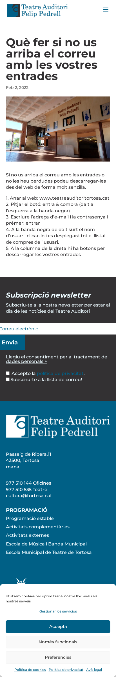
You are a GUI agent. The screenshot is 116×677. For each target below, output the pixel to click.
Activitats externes (27, 535)
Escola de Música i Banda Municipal (46, 544)
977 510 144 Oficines (28, 483)
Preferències (58, 657)
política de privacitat (60, 373)
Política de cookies (30, 669)
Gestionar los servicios (58, 611)
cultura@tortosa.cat (29, 495)
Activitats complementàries (38, 526)
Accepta (58, 626)
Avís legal (94, 669)
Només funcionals (58, 641)
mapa (12, 466)
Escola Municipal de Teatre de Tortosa (49, 552)
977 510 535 (19, 489)
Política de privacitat (66, 669)
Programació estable (30, 518)
